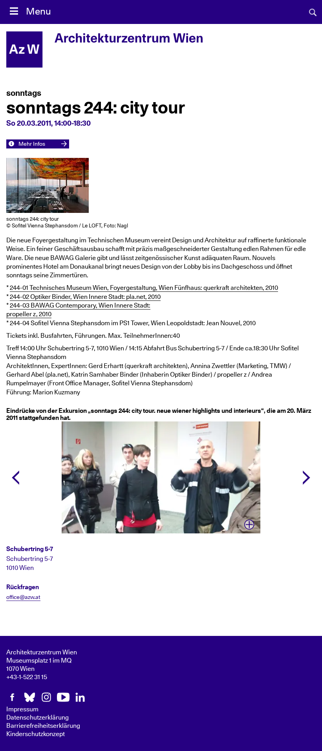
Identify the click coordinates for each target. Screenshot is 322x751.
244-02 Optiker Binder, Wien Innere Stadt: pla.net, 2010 (85, 297)
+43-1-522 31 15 (26, 677)
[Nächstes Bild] (306, 477)
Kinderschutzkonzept (35, 734)
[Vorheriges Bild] (15, 477)
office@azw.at (23, 597)
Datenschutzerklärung (37, 717)
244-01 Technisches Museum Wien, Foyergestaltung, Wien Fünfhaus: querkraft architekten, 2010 (144, 288)
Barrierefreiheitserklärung (43, 726)
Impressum (22, 709)
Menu (38, 11)
